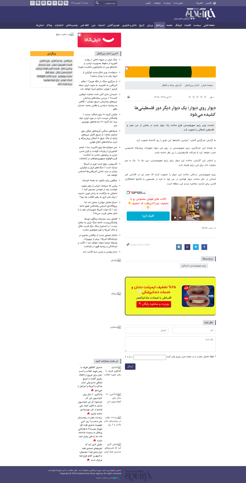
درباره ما (167, 3)
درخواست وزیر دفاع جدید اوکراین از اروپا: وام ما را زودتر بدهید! (100, 74)
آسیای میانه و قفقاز (171, 85)
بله (38, 3)
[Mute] (180, 217)
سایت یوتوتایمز (65, 76)
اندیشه (101, 25)
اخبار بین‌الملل (192, 85)
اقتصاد (187, 25)
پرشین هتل (66, 69)
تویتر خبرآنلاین (49, 3)
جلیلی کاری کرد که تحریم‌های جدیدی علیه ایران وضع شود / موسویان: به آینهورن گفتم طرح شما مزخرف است (90, 452)
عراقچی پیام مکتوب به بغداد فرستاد (99, 180)
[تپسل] (127, 68)
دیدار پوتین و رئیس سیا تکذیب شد (100, 252)
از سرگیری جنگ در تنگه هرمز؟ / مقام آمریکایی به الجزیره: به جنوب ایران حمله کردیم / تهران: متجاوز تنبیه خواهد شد (98, 85)
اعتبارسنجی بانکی (63, 72)
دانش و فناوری (129, 25)
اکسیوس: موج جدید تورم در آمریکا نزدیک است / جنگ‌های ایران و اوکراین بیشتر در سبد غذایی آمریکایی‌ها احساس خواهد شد (97, 169)
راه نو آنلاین (56, 61)
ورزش (150, 25)
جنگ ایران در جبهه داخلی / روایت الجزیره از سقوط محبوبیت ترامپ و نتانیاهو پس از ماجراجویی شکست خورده (97, 63)
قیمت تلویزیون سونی (62, 65)
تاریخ (141, 25)
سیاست (197, 25)
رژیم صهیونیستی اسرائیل (194, 266)
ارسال (130, 366)
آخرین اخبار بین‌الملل (107, 53)
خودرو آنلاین (113, 25)
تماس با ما (178, 3)
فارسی (208, 3)
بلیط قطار (49, 72)
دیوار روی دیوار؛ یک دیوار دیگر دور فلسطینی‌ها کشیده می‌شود (175, 111)
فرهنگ (178, 25)
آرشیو (148, 3)
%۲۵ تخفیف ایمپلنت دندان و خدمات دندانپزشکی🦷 (153, 289)
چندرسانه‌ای (72, 25)
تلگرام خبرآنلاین (60, 3)
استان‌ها (40, 25)
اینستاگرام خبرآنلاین (54, 3)
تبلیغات (157, 3)
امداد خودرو (66, 80)
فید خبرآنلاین (66, 3)
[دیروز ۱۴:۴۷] (112, 371)
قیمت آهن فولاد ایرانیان (47, 69)
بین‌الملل (159, 25)
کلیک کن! (148, 216)
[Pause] (175, 217)
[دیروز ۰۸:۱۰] (112, 421)
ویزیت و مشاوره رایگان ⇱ (154, 304)
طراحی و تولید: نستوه (105, 478)
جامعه (169, 25)
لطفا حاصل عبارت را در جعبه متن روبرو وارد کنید (191, 357)
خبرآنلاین (195, 14)
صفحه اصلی (209, 25)
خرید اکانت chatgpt (47, 76)
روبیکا (32, 3)
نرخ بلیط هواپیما (51, 80)
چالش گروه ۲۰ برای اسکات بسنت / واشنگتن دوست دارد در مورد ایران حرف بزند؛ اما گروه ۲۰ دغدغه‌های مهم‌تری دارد (98, 120)
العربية (199, 3)
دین (94, 25)
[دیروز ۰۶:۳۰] (112, 398)
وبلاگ (49, 25)
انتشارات (59, 25)
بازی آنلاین (44, 61)
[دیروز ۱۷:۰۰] (112, 448)
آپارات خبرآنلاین (43, 3)
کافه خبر (84, 25)
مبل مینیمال (44, 65)
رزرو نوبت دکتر (64, 84)
